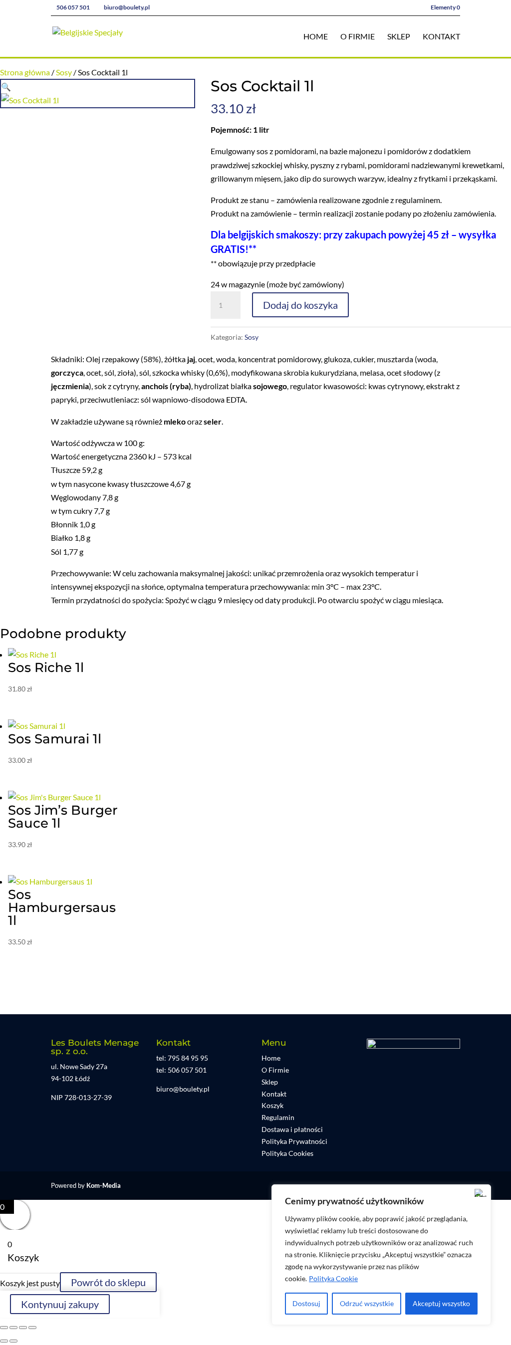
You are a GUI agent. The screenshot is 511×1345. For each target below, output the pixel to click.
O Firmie (357, 37)
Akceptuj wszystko (441, 1303)
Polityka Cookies (287, 1153)
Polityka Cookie (333, 1278)
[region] (381, 1254)
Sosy (64, 72)
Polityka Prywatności (294, 1141)
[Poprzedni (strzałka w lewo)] (4, 1341)
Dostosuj (306, 1303)
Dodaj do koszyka (300, 305)
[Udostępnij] (23, 1327)
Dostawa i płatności (292, 1129)
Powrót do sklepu (108, 1282)
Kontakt (441, 37)
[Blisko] (481, 1193)
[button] (6, 86)
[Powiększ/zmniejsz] (4, 1327)
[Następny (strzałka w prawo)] (13, 1341)
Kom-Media (103, 1185)
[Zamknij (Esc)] (32, 1327)
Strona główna (25, 72)
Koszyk (272, 1105)
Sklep (398, 37)
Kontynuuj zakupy (60, 1304)
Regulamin (277, 1117)
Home (315, 37)
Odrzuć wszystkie (367, 1303)
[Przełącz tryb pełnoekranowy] (13, 1327)
